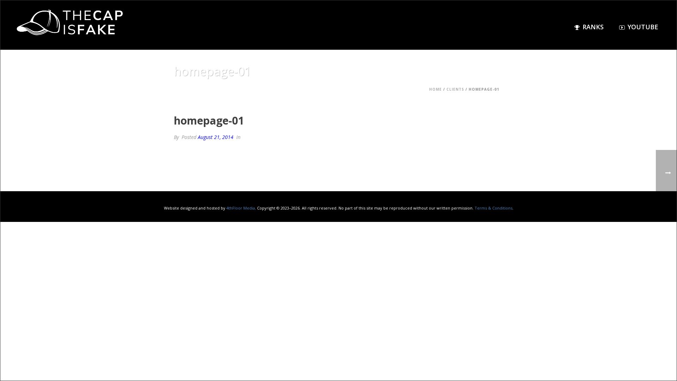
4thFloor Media (240, 208)
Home (435, 89)
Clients (455, 89)
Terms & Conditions (493, 208)
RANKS (593, 27)
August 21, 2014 (215, 137)
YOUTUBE (643, 27)
